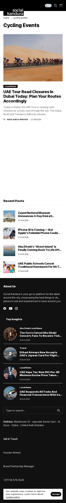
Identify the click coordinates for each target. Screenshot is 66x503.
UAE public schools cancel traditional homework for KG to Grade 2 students (39, 267)
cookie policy (13, 497)
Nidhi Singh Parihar (17, 119)
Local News (10, 86)
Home (6, 17)
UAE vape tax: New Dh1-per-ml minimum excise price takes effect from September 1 (39, 375)
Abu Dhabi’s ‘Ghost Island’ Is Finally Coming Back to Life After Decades (40, 250)
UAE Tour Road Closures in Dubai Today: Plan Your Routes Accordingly (32, 96)
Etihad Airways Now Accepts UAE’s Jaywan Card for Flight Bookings (38, 355)
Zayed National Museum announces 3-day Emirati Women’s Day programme (35, 216)
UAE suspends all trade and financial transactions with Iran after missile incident (41, 394)
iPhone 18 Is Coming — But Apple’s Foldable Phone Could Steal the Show (38, 233)
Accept (56, 494)
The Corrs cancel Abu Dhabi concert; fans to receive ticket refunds (41, 335)
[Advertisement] (33, 160)
